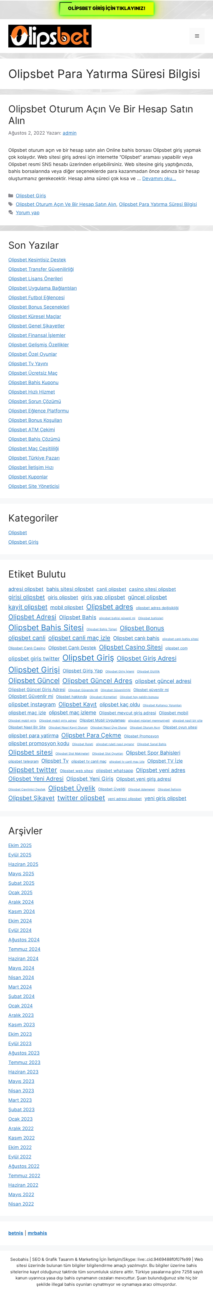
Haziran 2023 (23, 1072)
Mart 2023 (20, 1100)
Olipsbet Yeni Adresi (36, 778)
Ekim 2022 (20, 1147)
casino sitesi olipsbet (152, 589)
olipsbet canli (26, 637)
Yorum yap (27, 212)
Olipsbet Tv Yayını (28, 363)
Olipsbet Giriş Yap (83, 671)
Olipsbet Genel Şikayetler (36, 326)
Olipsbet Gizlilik (148, 671)
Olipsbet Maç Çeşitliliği (33, 448)
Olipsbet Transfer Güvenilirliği (41, 269)
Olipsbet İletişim (169, 789)
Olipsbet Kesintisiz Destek (37, 260)
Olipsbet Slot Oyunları (107, 753)
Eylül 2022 (19, 1157)
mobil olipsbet (66, 607)
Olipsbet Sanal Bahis (151, 744)
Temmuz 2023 (24, 1062)
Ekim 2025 (20, 845)
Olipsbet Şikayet (31, 797)
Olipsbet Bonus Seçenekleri (38, 307)
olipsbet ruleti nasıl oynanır (115, 744)
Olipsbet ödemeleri (141, 789)
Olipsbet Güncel (34, 680)
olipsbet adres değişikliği (157, 608)
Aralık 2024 (21, 902)
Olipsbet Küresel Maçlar (34, 316)
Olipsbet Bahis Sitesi (46, 627)
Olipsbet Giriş (31, 195)
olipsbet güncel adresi (163, 681)
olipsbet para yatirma (33, 735)
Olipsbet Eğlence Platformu (38, 411)
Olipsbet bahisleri (150, 618)
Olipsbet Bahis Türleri (102, 629)
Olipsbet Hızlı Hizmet (31, 392)
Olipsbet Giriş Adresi (146, 658)
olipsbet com (176, 648)
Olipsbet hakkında (71, 696)
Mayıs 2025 (21, 873)
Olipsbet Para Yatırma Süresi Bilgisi (158, 204)
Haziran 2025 (23, 864)
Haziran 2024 (23, 958)
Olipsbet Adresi (32, 617)
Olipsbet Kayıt (78, 704)
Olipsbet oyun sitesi (180, 727)
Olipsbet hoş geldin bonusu (139, 697)
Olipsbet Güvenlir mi (30, 696)
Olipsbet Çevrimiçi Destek (26, 789)
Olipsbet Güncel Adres (97, 681)
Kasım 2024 (21, 911)
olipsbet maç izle (27, 712)
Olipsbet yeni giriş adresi (143, 779)
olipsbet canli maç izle (79, 637)
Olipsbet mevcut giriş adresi (127, 712)
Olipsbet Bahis (77, 617)
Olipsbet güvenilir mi (151, 689)
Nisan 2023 (21, 1090)
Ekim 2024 (20, 921)
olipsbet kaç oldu (120, 704)
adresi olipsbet (26, 589)
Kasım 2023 (21, 1024)
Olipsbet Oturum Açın (145, 727)
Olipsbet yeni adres (160, 770)
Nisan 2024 (21, 977)
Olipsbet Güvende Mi (83, 690)
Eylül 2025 (19, 855)
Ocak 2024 (20, 1006)
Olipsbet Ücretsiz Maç (32, 373)
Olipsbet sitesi (30, 752)
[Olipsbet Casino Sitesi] (50, 36)
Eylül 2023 (20, 1043)
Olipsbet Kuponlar (28, 477)
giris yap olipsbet (103, 597)
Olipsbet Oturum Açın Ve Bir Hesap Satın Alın (66, 204)
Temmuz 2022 (24, 1175)
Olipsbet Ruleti (82, 744)
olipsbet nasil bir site (187, 720)
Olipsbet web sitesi (76, 770)
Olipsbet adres (109, 607)
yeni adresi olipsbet (125, 799)
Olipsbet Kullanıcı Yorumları (162, 705)
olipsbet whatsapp (114, 770)
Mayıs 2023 (21, 1081)
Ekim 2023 (20, 1034)
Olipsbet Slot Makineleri (72, 753)
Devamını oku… (159, 178)
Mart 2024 (20, 987)
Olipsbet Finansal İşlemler (36, 335)
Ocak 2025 (20, 892)
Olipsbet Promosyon (141, 736)
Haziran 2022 (23, 1185)
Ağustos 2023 (24, 1053)
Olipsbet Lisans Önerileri (35, 278)
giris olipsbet (63, 597)
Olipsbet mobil (173, 712)
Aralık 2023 (21, 1015)
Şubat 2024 (21, 996)
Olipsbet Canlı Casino (26, 648)
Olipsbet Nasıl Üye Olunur (108, 727)
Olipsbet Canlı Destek (72, 648)
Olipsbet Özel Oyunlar (32, 354)
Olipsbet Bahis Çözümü (34, 439)
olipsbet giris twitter (34, 658)
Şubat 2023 (21, 1109)
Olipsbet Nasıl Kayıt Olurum (68, 727)
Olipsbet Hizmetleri (103, 697)
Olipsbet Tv (55, 761)
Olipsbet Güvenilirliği (116, 690)
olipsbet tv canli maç (88, 761)
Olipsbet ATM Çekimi (31, 429)
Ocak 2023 (20, 1119)
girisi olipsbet (26, 597)
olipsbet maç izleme (72, 712)
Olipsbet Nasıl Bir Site (27, 727)
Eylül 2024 (20, 930)
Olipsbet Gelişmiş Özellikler (38, 344)
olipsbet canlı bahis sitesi (180, 639)
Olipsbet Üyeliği (111, 789)
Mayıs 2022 (21, 1194)
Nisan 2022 (21, 1204)
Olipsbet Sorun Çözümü (34, 401)
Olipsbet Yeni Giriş (89, 778)
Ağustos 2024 (24, 939)
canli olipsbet (111, 589)
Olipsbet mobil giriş (22, 720)
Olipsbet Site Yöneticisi (33, 486)
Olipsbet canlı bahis (136, 638)
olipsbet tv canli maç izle (126, 761)
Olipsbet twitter (32, 770)
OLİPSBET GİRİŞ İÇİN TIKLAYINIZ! (106, 8)
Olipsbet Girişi (34, 669)
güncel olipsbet (147, 597)
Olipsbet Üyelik (71, 788)
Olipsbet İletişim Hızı (31, 467)
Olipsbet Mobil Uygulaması (102, 720)
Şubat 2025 (21, 883)
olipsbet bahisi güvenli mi (117, 618)
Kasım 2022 (21, 1138)
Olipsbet (17, 532)
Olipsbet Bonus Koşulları (35, 420)
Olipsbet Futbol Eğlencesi (36, 297)
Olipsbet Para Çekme (91, 735)
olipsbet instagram (32, 704)
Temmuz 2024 (24, 949)
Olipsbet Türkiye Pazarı (34, 458)
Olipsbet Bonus (142, 628)
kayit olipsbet (27, 607)
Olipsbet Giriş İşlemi (119, 671)
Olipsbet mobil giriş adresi (58, 720)
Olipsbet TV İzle (165, 761)
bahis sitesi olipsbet (70, 589)
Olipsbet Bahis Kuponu (33, 382)
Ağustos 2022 (23, 1166)
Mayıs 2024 (21, 968)
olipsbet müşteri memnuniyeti (149, 720)
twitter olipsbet (81, 798)
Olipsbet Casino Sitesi (131, 647)
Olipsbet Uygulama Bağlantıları (42, 288)
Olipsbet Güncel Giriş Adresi (36, 689)
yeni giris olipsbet (165, 798)
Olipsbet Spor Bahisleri (153, 753)
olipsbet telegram (23, 761)
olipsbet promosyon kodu (38, 743)
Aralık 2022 (21, 1128)
